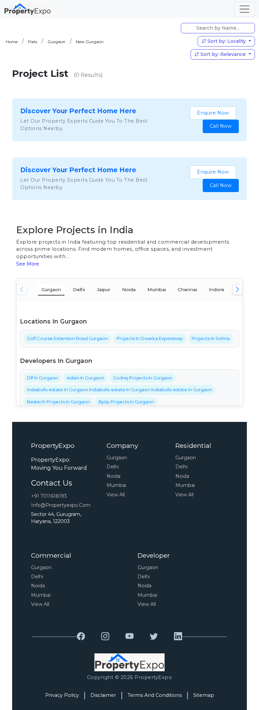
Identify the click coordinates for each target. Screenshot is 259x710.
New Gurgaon (90, 41)
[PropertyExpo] (81, 636)
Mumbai (116, 485)
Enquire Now (213, 113)
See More (27, 264)
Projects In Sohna (211, 338)
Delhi (113, 467)
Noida (113, 476)
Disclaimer (103, 695)
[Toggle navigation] (244, 9)
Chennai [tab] (187, 289)
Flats (32, 41)
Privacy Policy (62, 695)
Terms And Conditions (154, 695)
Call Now (221, 126)
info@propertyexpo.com (60, 505)
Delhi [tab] (79, 289)
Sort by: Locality (226, 41)
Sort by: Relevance (223, 54)
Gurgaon (56, 41)
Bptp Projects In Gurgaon (126, 401)
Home (12, 41)
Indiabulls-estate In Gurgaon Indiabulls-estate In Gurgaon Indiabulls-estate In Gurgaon (119, 389)
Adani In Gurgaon (85, 377)
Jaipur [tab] (103, 289)
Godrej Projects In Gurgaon (142, 377)
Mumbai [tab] (156, 289)
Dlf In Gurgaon (42, 377)
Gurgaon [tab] (51, 289)
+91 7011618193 (49, 496)
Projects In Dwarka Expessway (150, 338)
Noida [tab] (129, 289)
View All (116, 495)
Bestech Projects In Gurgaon (58, 401)
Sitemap (203, 695)
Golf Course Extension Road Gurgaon (67, 338)
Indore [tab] (216, 289)
